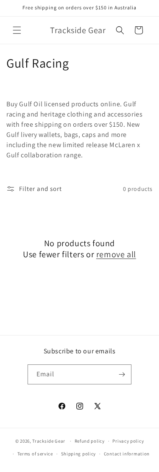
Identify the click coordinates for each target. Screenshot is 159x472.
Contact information (127, 454)
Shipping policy (78, 454)
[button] (17, 30)
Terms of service (35, 454)
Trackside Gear (48, 441)
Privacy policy (128, 441)
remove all (116, 254)
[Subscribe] (121, 374)
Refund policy (90, 441)
